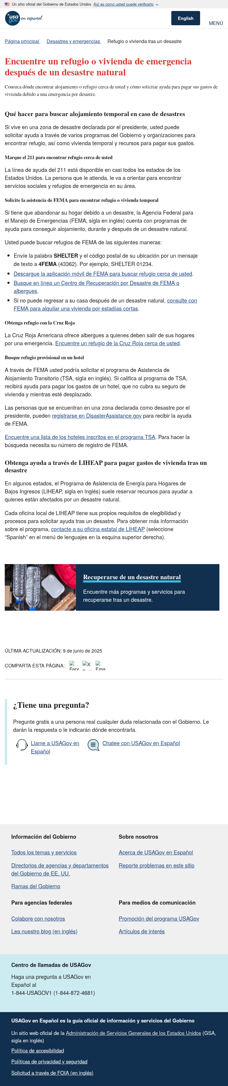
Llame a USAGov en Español (55, 747)
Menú (216, 22)
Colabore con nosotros (38, 918)
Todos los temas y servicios (44, 852)
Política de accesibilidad (37, 1050)
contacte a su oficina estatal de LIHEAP (98, 529)
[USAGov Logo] (24, 18)
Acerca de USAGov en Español (156, 852)
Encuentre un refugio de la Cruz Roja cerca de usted (117, 343)
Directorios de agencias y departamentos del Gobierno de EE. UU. (60, 869)
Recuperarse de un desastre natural (132, 576)
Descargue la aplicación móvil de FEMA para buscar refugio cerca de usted (103, 273)
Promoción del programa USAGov (159, 918)
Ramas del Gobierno (35, 886)
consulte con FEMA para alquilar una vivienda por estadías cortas (105, 304)
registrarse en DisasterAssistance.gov (97, 415)
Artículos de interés (142, 931)
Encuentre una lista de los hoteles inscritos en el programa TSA (80, 437)
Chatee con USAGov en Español (141, 743)
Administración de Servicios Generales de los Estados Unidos (133, 1032)
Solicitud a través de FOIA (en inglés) (52, 1072)
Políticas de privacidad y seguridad (49, 1061)
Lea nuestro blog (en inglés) (44, 931)
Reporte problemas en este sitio (156, 865)
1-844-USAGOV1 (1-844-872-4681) (53, 992)
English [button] (186, 18)
